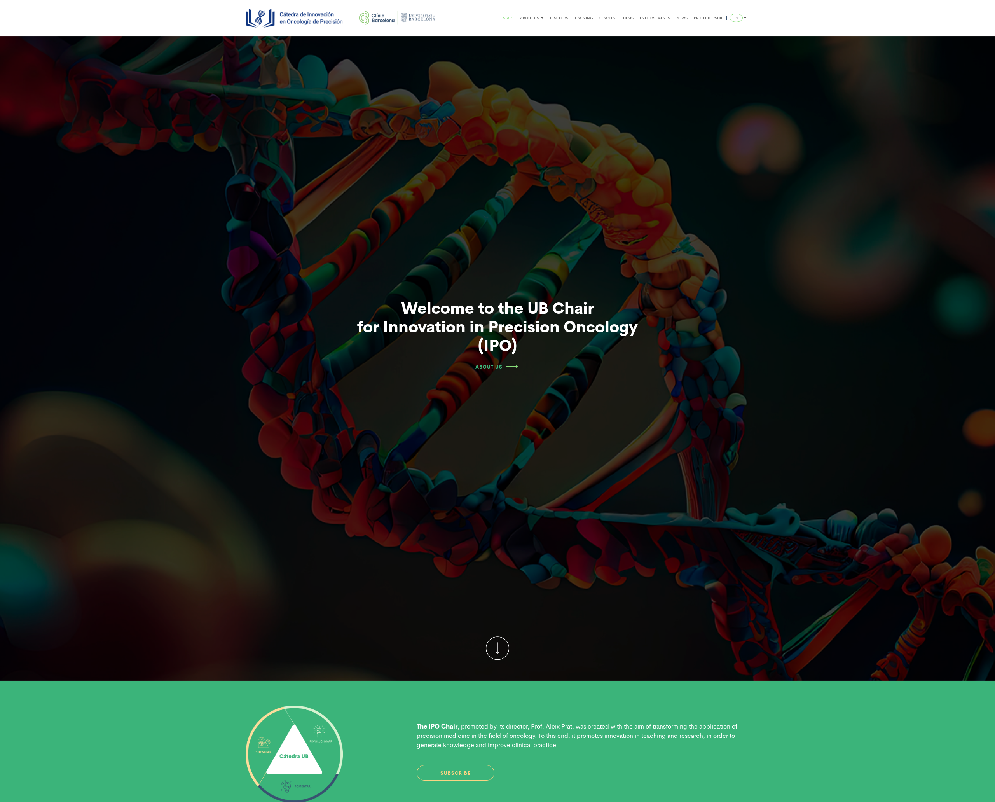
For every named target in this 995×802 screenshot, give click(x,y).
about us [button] (530, 18)
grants (607, 18)
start (508, 18)
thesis (627, 18)
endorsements (655, 18)
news (682, 18)
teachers (559, 18)
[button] (737, 18)
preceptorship (708, 18)
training (583, 18)
